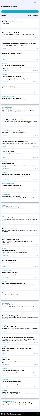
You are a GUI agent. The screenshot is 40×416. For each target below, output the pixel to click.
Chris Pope (4, 205)
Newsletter (4, 59)
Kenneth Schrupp (11, 96)
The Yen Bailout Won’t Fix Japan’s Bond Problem (12, 315)
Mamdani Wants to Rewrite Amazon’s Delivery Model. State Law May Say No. (19, 43)
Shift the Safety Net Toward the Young (10, 207)
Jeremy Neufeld (4, 107)
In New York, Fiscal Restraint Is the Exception (12, 53)
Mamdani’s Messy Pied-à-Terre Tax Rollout (11, 130)
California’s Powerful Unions (8, 86)
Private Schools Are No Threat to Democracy (12, 76)
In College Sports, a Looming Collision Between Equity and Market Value (18, 337)
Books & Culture (5, 233)
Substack (4, 26)
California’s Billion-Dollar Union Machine (11, 98)
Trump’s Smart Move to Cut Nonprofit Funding (12, 185)
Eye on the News (6, 37)
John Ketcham (4, 161)
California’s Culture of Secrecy (9, 260)
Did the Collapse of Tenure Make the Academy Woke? (14, 283)
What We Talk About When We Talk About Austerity (13, 65)
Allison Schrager (4, 314)
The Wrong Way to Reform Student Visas (11, 109)
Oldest (37, 15)
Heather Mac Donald (5, 303)
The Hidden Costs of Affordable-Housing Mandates (13, 326)
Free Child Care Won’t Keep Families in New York (13, 370)
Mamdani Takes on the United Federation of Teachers (14, 119)
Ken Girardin (4, 118)
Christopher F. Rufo (5, 96)
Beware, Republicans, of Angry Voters (10, 239)
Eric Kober (8, 194)
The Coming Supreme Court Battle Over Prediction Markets (15, 141)
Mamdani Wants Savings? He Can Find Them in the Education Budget (17, 403)
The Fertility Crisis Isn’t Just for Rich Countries (12, 21)
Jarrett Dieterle (4, 140)
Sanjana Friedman (5, 379)
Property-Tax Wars (6, 359)
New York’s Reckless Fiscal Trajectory (10, 272)
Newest (34, 15)
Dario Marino (4, 20)
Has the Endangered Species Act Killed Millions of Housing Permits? (17, 348)
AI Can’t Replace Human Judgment (9, 228)
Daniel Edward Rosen (5, 129)
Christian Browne (5, 42)
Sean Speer (4, 227)
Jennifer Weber (4, 368)
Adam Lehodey (4, 390)
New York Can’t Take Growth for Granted (11, 392)
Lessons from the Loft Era (7, 217)
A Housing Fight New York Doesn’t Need (11, 196)
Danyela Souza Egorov (5, 401)
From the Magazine (6, 70)
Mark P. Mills (4, 31)
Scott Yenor (4, 335)
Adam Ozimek (9, 107)
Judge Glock (4, 216)
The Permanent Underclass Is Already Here (11, 381)
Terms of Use (3, 413)
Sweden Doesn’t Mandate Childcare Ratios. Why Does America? (16, 174)
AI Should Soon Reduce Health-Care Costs (11, 32)
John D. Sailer (4, 281)
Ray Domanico (4, 74)
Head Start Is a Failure (7, 293)
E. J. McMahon (4, 270)
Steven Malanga (4, 237)
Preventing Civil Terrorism (8, 151)
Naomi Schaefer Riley (5, 183)
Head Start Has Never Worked (8, 305)
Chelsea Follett (4, 172)
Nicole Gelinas (4, 63)
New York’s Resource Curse (8, 163)
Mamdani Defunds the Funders (9, 250)
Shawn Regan (4, 325)
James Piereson (11, 183)
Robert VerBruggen (5, 346)
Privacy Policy (8, 413)
